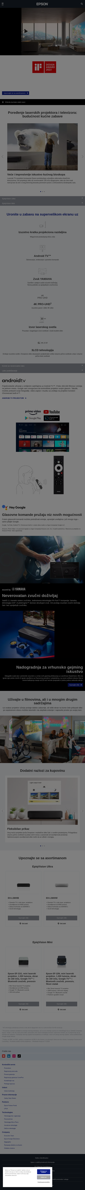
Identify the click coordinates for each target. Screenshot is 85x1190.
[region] (27, 1177)
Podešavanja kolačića (44, 1182)
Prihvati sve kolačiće (43, 1172)
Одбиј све (44, 1177)
